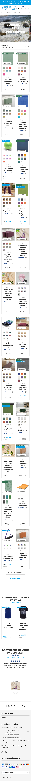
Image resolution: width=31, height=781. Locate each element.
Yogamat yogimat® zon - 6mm (23, 169)
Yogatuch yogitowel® (23, 504)
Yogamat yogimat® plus (23, 213)
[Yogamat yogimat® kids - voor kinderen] (22, 101)
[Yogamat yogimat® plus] (22, 190)
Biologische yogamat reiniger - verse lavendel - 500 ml (22, 250)
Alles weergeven (15, 603)
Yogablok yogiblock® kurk (23, 463)
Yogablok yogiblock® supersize (23, 555)
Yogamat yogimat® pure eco (8, 429)
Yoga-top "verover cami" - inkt (8, 625)
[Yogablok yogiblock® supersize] (22, 535)
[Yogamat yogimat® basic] (8, 58)
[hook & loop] (22, 409)
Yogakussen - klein (23, 345)
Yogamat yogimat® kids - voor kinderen (23, 125)
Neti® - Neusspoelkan (8, 345)
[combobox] (15, 12)
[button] (25, 7)
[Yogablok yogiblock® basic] (8, 101)
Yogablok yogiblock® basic (8, 124)
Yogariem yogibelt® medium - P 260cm (23, 303)
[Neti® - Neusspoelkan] (8, 323)
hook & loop (22, 430)
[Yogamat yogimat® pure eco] (8, 409)
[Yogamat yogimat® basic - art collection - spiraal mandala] (8, 486)
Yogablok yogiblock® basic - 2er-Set (8, 258)
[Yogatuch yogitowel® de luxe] (8, 364)
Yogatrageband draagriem (8, 557)
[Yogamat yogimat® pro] (22, 58)
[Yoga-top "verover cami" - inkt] (8, 612)
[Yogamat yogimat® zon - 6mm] (22, 145)
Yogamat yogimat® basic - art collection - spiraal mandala (8, 513)
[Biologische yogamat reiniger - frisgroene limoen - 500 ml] (8, 450)
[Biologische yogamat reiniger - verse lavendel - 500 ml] (22, 234)
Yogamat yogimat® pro (23, 80)
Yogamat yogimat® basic (8, 82)
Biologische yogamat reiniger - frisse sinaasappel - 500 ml (8, 295)
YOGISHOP (9, 777)
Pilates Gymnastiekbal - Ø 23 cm (8, 168)
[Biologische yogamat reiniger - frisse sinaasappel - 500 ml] (8, 278)
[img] (15, 655)
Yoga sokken (8, 211)
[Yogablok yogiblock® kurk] (22, 450)
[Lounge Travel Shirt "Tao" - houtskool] (23, 612)
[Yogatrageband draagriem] (8, 535)
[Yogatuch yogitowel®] (22, 486)
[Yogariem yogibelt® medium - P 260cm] (22, 278)
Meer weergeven (15, 578)
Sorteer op (5, 45)
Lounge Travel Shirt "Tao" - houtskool (23, 626)
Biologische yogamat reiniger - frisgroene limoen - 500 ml (8, 466)
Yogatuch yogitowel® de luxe (8, 388)
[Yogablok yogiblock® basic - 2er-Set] (8, 234)
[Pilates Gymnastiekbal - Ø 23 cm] (8, 145)
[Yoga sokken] (8, 190)
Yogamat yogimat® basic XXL (23, 388)
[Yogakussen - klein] (22, 323)
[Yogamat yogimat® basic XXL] (22, 364)
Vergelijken (7, 63)
